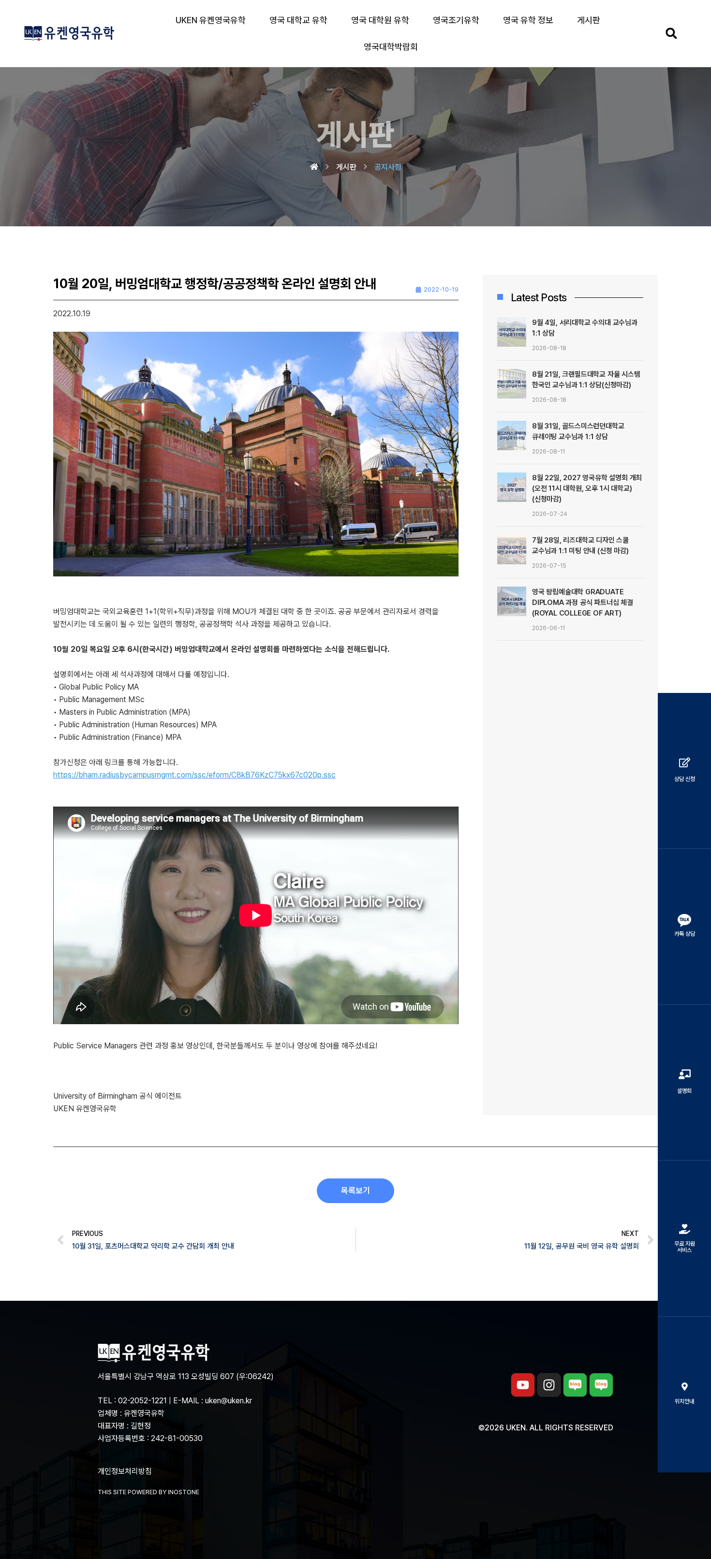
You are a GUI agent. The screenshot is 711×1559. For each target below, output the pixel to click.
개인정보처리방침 (125, 1471)
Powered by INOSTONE (139, 1511)
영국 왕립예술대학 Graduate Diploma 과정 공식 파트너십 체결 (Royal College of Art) (582, 603)
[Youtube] (523, 1385)
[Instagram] (549, 1385)
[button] (671, 33)
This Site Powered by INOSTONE (148, 1492)
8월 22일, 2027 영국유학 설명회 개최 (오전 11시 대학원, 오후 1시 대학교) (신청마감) (587, 488)
